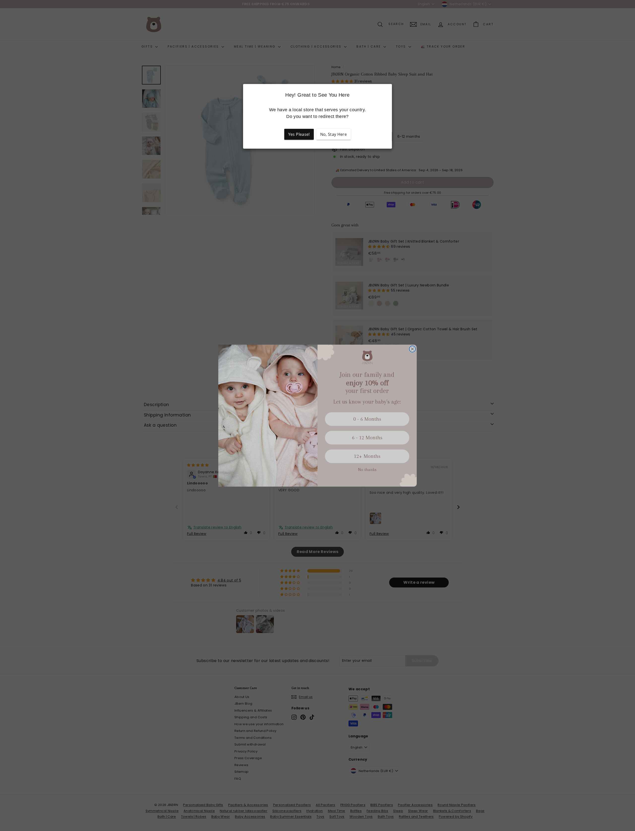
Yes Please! (299, 134)
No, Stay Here (333, 134)
